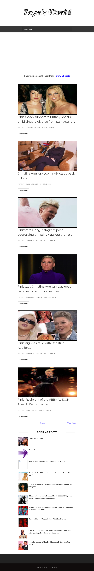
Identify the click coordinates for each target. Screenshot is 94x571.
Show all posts (63, 76)
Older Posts (71, 423)
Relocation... (34, 450)
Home (42, 423)
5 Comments (50, 354)
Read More (23, 133)
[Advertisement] (47, 51)
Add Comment (49, 127)
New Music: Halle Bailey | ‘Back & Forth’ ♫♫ (47, 461)
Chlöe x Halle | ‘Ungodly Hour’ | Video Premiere (48, 519)
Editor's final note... (37, 438)
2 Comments (46, 184)
